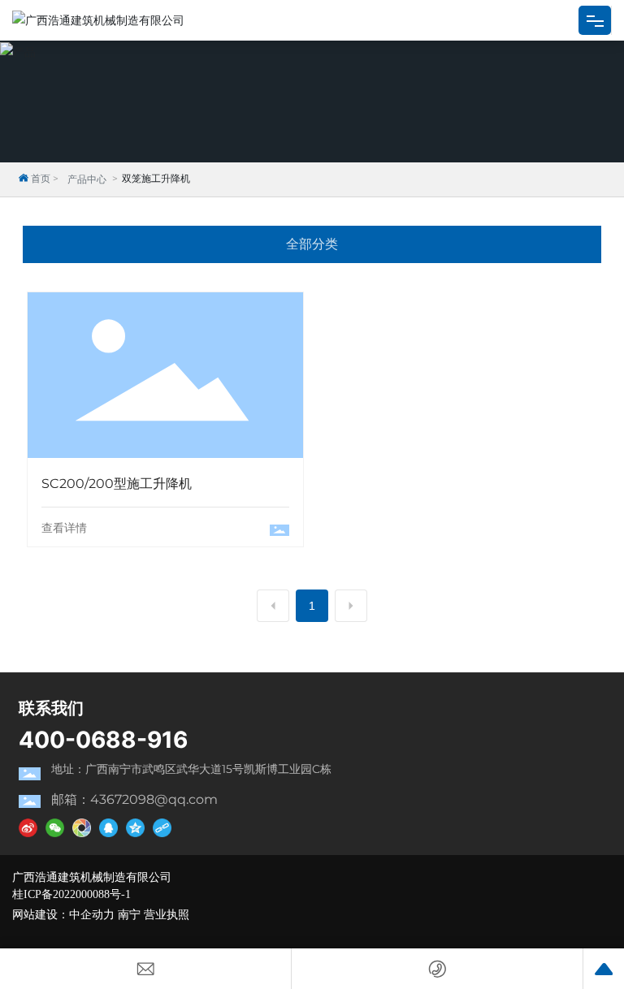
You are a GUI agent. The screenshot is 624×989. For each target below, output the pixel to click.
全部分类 (312, 244)
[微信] (55, 827)
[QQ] (108, 827)
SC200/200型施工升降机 (165, 356)
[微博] (28, 827)
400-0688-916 (103, 740)
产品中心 (86, 179)
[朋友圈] (81, 827)
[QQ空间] (135, 827)
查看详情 (64, 527)
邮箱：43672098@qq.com (134, 799)
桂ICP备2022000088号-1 (71, 894)
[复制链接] (162, 827)
